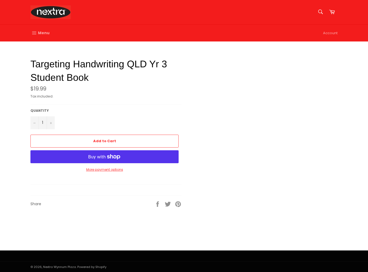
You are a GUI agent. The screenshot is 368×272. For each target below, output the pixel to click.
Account (330, 33)
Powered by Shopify (91, 267)
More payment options (104, 170)
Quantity (39, 111)
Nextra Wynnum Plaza (59, 267)
